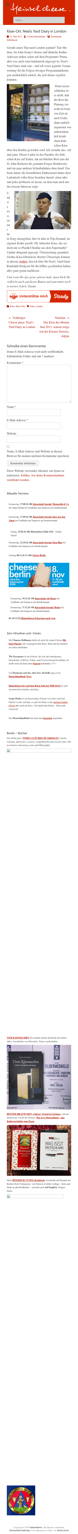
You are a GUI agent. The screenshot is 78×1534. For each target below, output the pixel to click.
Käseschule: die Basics (45, 598)
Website (11, 433)
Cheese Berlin (39, 555)
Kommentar (15, 363)
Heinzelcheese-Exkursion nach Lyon (38, 618)
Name (11, 407)
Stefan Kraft (63, 1530)
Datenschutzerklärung (19, 1530)
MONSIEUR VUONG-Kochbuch (28, 1180)
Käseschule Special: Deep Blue (47, 542)
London (39, 306)
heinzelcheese (36, 1527)
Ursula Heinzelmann (36, 36)
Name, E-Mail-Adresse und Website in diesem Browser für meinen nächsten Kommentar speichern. (38, 453)
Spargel (36, 663)
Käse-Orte (20, 306)
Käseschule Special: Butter (48, 607)
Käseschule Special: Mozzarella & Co (51, 504)
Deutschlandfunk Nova (20, 676)
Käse (12, 306)
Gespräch (47, 718)
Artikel (23, 261)
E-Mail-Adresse (17, 420)
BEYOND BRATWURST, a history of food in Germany (34, 1114)
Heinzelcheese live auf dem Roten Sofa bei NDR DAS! (35, 685)
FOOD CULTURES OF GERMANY (41, 738)
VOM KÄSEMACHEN (18, 1037)
